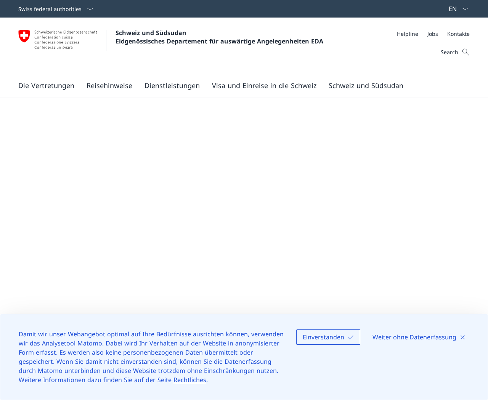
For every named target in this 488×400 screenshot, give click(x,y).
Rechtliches (189, 380)
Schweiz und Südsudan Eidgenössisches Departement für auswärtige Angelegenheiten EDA (219, 37)
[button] (46, 85)
